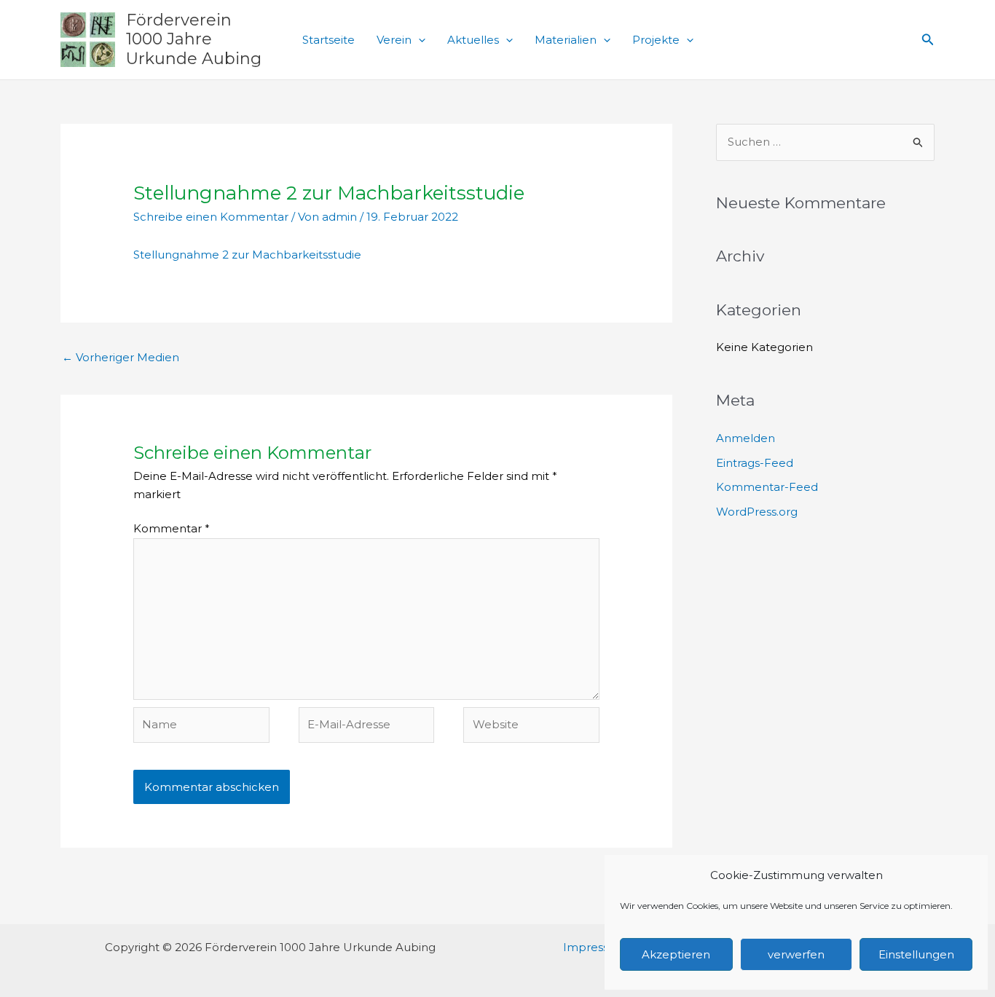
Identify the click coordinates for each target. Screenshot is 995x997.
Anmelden (745, 438)
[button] (418, 40)
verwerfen (796, 954)
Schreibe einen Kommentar (210, 217)
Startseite (328, 40)
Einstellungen (916, 954)
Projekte (656, 40)
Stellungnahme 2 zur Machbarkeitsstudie (247, 254)
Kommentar (171, 528)
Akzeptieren (676, 954)
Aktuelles (473, 40)
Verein (394, 40)
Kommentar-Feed (767, 487)
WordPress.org (757, 512)
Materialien (566, 40)
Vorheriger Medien (120, 357)
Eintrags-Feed (754, 463)
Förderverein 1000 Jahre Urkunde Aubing (193, 39)
